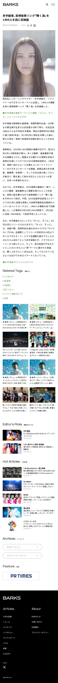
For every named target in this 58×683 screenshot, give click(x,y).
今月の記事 (7, 616)
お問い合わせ (37, 622)
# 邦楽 (5, 298)
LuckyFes (6, 653)
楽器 (4, 648)
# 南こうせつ (8, 289)
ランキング (7, 627)
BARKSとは (36, 616)
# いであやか (8, 276)
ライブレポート (9, 638)
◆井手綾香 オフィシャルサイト (18, 262)
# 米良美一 (7, 285)
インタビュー (8, 632)
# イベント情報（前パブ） (13, 294)
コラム (5, 643)
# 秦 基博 (6, 281)
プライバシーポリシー (40, 632)
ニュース (6, 622)
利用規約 (35, 627)
